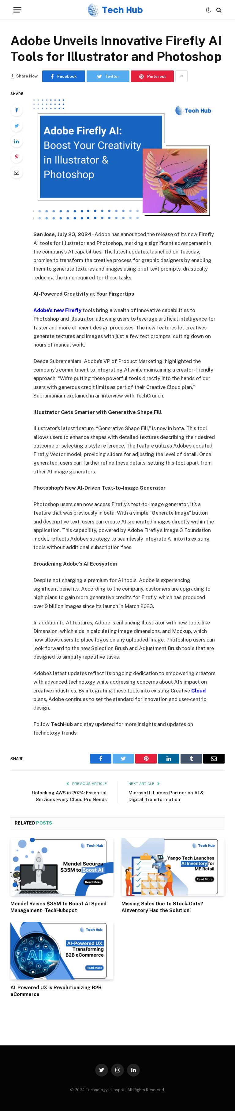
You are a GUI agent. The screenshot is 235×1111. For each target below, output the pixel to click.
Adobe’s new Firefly (57, 310)
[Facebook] (16, 110)
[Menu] (17, 10)
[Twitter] (16, 126)
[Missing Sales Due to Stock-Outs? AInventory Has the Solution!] (173, 867)
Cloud (198, 691)
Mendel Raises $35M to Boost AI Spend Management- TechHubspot (58, 907)
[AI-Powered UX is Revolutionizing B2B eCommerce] (62, 951)
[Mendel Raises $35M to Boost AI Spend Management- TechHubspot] (62, 867)
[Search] (218, 10)
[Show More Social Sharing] (181, 76)
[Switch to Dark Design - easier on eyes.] (208, 10)
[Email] (16, 172)
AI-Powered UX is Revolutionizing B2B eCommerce (56, 991)
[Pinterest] (16, 157)
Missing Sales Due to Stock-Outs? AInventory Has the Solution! (162, 907)
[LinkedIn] (16, 141)
